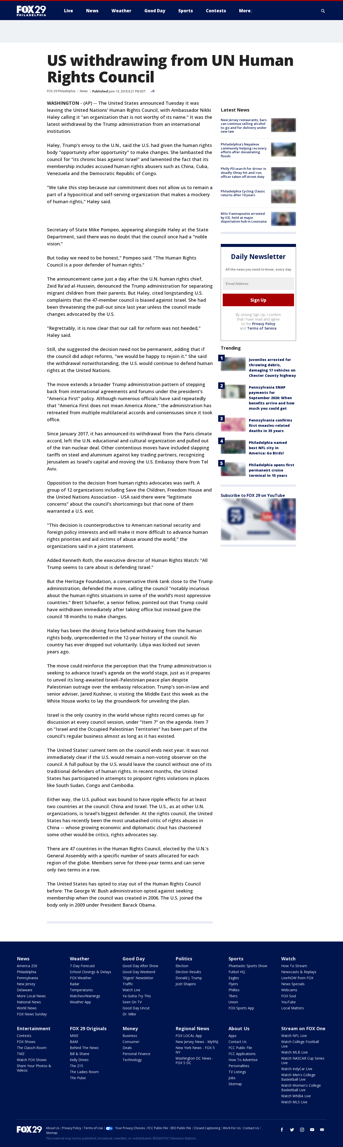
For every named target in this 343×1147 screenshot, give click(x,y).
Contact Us (237, 1041)
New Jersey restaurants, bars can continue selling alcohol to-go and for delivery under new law (244, 126)
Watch (288, 959)
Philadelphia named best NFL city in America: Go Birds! (268, 447)
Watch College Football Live (300, 1044)
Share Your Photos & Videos (34, 1068)
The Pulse (78, 1077)
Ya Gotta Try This (137, 996)
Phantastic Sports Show (247, 965)
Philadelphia (26, 971)
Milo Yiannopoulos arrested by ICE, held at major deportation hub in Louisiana (244, 217)
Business (130, 1035)
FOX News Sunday (32, 1014)
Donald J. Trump (189, 977)
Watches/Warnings (85, 996)
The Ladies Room (84, 1071)
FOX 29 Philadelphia (61, 91)
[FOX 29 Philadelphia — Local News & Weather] (33, 11)
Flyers (233, 983)
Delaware (24, 989)
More (245, 11)
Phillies (234, 989)
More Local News (31, 996)
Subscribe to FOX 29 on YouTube (253, 495)
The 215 (76, 1065)
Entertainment (33, 1028)
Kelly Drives (79, 1059)
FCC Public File (240, 1047)
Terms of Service (261, 328)
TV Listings (237, 1071)
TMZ (21, 1053)
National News (29, 1002)
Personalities (238, 1065)
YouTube (288, 1002)
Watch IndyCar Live (296, 1068)
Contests (24, 1035)
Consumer (131, 1041)
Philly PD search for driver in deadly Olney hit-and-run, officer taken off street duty (243, 173)
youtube (312, 1130)
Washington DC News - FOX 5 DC (194, 1060)
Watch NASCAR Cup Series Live (302, 1060)
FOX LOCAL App (189, 1035)
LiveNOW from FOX (297, 977)
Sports (235, 959)
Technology (132, 1059)
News (84, 91)
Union (233, 1002)
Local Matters (292, 1008)
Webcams (289, 989)
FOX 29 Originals (88, 1028)
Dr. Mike (129, 1014)
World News (27, 1008)
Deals (127, 1047)
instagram (302, 1130)
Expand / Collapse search (323, 11)
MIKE (74, 1035)
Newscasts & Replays (298, 971)
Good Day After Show (140, 965)
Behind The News (84, 1047)
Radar (74, 983)
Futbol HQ (236, 971)
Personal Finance (136, 1053)
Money (130, 1028)
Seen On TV (132, 1002)
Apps (232, 1035)
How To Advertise (243, 1059)
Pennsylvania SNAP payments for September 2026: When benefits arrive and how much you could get (272, 398)
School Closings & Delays (90, 971)
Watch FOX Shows (32, 1059)
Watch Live (131, 989)
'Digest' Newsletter (138, 977)
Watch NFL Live (294, 1035)
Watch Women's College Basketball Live (301, 1087)
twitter (292, 1130)
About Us (238, 1028)
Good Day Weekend (139, 971)
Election (182, 965)
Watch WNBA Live (296, 1095)
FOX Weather (80, 977)
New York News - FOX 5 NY (195, 1050)
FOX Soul (288, 996)
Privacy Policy (263, 323)
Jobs (232, 1077)
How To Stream (294, 965)
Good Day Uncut (136, 1008)
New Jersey (26, 983)
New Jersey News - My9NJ (197, 1041)
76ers (233, 996)
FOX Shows (26, 1041)
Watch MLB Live (294, 1052)
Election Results (188, 971)
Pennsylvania (27, 977)
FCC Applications (242, 1053)
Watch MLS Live (294, 1102)
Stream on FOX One (303, 1028)
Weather (79, 959)
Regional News (192, 1028)
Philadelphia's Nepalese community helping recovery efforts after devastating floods (244, 150)
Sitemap (235, 1083)
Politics (184, 959)
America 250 (27, 965)
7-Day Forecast (82, 965)
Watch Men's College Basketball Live (298, 1077)
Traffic (128, 983)
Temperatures (81, 989)
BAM (74, 1041)
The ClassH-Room (31, 1047)
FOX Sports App (241, 1008)
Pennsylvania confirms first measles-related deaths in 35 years (270, 425)
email (322, 1130)
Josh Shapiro (186, 983)
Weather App (80, 1002)
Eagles (233, 977)
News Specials (293, 983)
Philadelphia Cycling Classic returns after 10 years (243, 193)
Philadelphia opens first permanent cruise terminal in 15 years (271, 470)
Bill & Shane (79, 1053)
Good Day (134, 959)
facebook (282, 1130)
